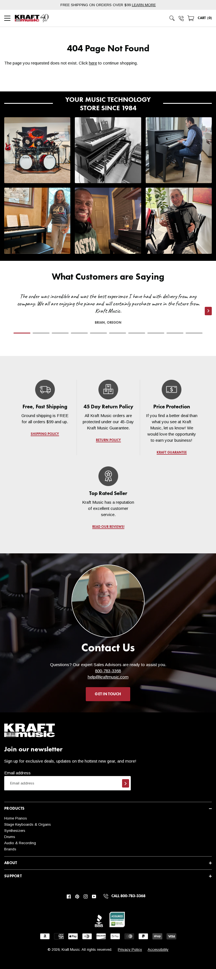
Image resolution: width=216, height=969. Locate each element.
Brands (10, 849)
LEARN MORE (144, 5)
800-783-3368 (108, 670)
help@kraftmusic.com (108, 677)
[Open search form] (172, 18)
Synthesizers (14, 830)
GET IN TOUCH (108, 694)
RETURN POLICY (108, 440)
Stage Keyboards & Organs (27, 824)
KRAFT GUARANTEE (171, 452)
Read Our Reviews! (108, 527)
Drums (9, 837)
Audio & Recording (20, 843)
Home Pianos (15, 818)
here (93, 63)
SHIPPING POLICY (45, 434)
